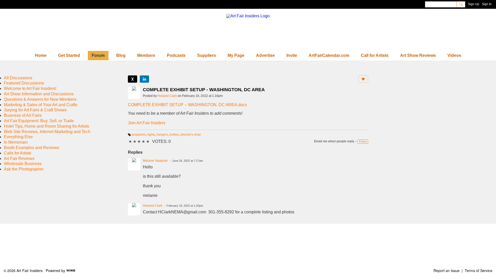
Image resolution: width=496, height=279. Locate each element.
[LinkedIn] (144, 79)
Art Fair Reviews (19, 158)
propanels (139, 134)
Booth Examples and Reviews (31, 147)
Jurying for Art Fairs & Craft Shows (35, 110)
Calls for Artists (17, 153)
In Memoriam (16, 142)
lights (151, 134)
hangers (162, 134)
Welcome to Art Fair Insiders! (30, 88)
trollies (174, 134)
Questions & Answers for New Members (40, 99)
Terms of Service (478, 270)
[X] (132, 79)
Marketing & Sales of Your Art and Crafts (40, 105)
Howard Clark (167, 96)
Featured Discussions (24, 83)
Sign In (487, 4)
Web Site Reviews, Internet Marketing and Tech (47, 131)
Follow (363, 141)
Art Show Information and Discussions (39, 94)
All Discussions (18, 78)
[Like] (363, 79)
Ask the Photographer (24, 169)
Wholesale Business (23, 163)
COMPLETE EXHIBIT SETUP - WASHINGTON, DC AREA (204, 89)
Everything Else (18, 137)
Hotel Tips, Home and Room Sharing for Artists (46, 126)
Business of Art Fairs (23, 115)
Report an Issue (446, 270)
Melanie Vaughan (155, 160)
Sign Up (473, 4)
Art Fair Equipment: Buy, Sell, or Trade (39, 121)
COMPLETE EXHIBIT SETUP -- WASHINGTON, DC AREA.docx (187, 105)
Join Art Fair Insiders (146, 123)
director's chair (191, 134)
